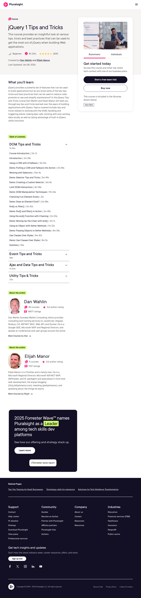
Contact (12, 512)
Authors (45, 534)
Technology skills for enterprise (60, 489)
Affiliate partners (49, 525)
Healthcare (113, 521)
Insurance (112, 525)
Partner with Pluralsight (52, 521)
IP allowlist (13, 521)
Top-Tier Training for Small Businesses (25, 489)
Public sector (114, 534)
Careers (78, 516)
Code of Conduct (126, 587)
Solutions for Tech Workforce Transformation (98, 489)
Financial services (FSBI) (119, 516)
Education (112, 512)
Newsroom (79, 521)
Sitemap (12, 525)
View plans (13, 534)
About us (79, 512)
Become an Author (49, 516)
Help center (13, 516)
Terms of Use (98, 587)
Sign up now (17, 558)
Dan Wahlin (26, 60)
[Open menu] (136, 4)
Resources (79, 525)
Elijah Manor (43, 60)
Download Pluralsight (18, 530)
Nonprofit (112, 530)
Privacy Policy (111, 587)
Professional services (18, 538)
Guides (44, 512)
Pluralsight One (48, 530)
